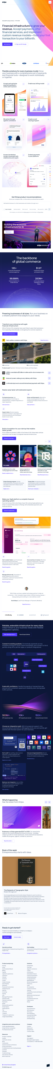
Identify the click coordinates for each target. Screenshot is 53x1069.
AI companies (30, 987)
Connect (4, 978)
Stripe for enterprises (9, 334)
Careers (29, 1026)
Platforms (29, 983)
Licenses (4, 1049)
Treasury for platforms (8, 1015)
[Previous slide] (46, 802)
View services (5, 404)
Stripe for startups (9, 438)
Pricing (4, 965)
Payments (4, 1002)
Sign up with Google (21, 44)
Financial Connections (8, 987)
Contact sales (17, 937)
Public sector (30, 1000)
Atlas (3, 967)
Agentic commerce (32, 969)
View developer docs (9, 634)
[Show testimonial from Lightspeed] (45, 615)
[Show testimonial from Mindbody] (8, 615)
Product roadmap (6, 1036)
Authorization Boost (7, 969)
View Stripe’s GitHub (24, 634)
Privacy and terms (6, 1046)
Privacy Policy (40, 212)
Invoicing (4, 992)
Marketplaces (30, 980)
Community (5, 1043)
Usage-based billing (7, 1016)
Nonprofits (30, 997)
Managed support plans (33, 1040)
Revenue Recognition (7, 1005)
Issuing (4, 993)
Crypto (4, 980)
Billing (3, 970)
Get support (30, 1038)
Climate (4, 977)
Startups (29, 967)
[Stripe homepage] (4, 2)
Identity (4, 990)
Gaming (29, 990)
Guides (4, 1038)
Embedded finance (32, 974)
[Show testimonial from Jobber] (20, 615)
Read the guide (6, 567)
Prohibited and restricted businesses (11, 1048)
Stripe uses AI (26, 212)
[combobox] (9, 1064)
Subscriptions (5, 1008)
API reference (30, 1010)
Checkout (4, 975)
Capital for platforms (7, 974)
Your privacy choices (7, 1054)
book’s (7, 901)
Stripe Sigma (5, 1006)
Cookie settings (6, 1053)
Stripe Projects (31, 1017)
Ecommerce (30, 972)
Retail (28, 1002)
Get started (7, 44)
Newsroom (30, 1028)
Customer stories (6, 1040)
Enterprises (30, 965)
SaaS (28, 985)
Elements (4, 985)
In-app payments (31, 978)
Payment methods (7, 1000)
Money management (32, 982)
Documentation (31, 1008)
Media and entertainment (33, 995)
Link (3, 995)
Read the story (26, 604)
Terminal (4, 1011)
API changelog (31, 1013)
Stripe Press (30, 1029)
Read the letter (8, 841)
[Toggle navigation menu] (50, 2)
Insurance (29, 993)
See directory (30, 758)
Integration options (32, 953)
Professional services (32, 998)
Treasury (4, 1013)
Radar (3, 1003)
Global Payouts (6, 988)
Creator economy (31, 988)
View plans (5, 419)
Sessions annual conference (9, 1044)
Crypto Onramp (6, 982)
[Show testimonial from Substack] (32, 615)
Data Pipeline (5, 983)
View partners (30, 404)
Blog (3, 1041)
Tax (3, 1010)
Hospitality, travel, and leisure (34, 992)
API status (29, 1012)
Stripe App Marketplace (8, 1026)
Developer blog (31, 1018)
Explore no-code (6, 760)
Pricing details (6, 953)
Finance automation (32, 975)
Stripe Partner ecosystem (8, 1028)
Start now (6, 937)
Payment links (5, 998)
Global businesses (31, 977)
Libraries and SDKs (31, 1015)
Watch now (8, 232)
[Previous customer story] (46, 441)
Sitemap (4, 1051)
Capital (4, 972)
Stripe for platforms (9, 510)
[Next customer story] (49, 441)
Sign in (28, 1046)
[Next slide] (49, 802)
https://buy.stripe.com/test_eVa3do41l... (10, 743)
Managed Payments (7, 997)
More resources (6, 1056)
